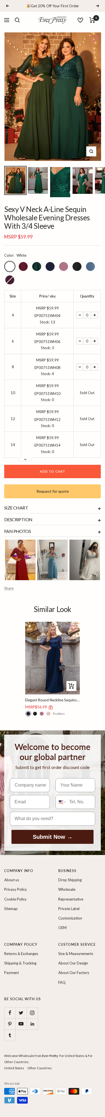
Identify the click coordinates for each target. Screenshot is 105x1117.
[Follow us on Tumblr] (9, 1035)
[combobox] (61, 802)
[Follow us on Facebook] (9, 1012)
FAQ (62, 982)
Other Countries (39, 1068)
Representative (70, 899)
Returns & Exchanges (21, 953)
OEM (62, 927)
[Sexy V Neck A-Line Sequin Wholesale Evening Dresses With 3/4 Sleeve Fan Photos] (20, 560)
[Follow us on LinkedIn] (32, 1024)
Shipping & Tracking (20, 963)
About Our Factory (73, 972)
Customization (70, 918)
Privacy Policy (15, 889)
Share (8, 588)
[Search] (17, 20)
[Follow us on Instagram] (32, 1012)
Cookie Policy (15, 899)
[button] (94, 39)
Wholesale (66, 889)
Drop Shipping (70, 880)
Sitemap (11, 908)
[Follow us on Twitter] (21, 1012)
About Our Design (73, 963)
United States (14, 1068)
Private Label (69, 908)
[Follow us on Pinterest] (9, 1024)
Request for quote (52, 491)
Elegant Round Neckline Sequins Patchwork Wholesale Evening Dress (52, 700)
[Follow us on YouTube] (21, 1024)
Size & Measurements (75, 953)
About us (11, 880)
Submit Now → (53, 837)
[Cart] (92, 20)
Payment (11, 972)
